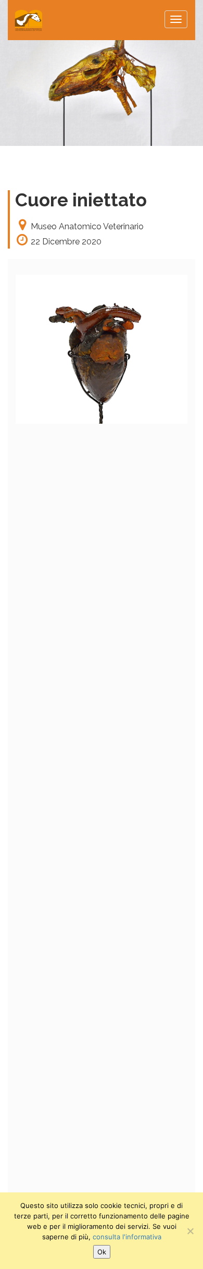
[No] (190, 1231)
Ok (101, 1252)
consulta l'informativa (127, 1237)
